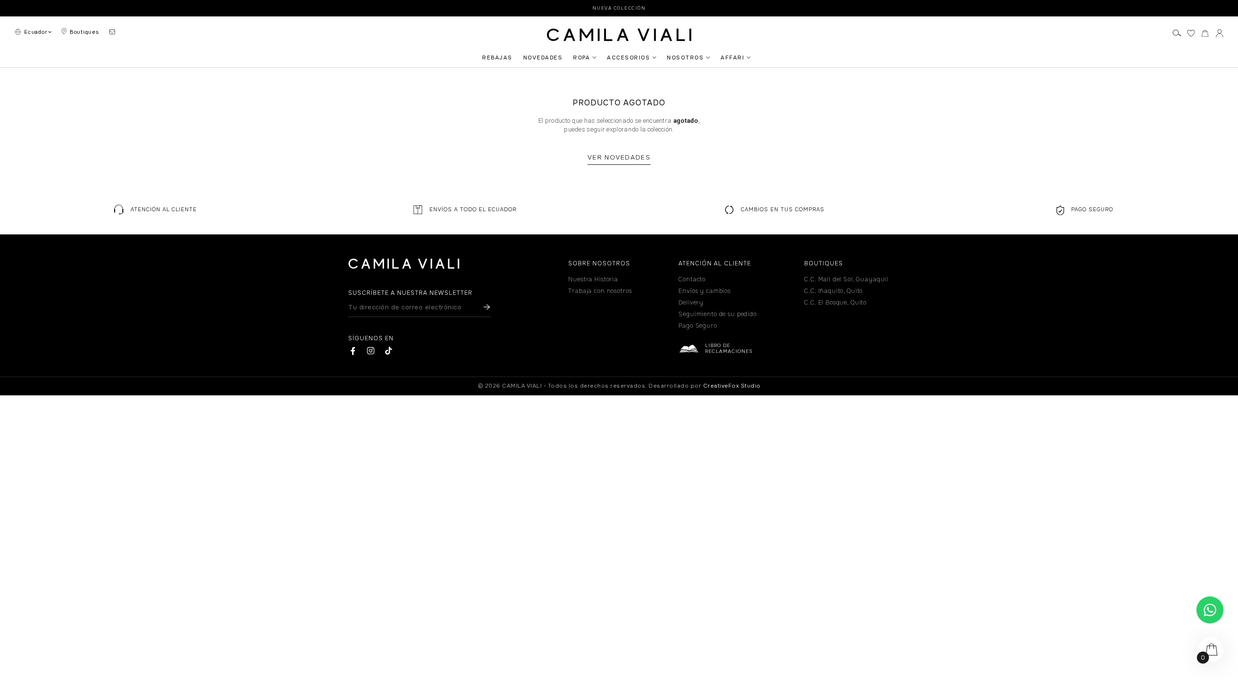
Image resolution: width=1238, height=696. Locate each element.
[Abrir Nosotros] (708, 57)
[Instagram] (371, 351)
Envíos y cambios (704, 291)
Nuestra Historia (593, 279)
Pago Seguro (1092, 209)
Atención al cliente (164, 209)
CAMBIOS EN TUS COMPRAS (783, 209)
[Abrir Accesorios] (654, 57)
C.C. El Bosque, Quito (835, 302)
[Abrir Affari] (749, 57)
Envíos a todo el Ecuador (472, 209)
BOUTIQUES (823, 263)
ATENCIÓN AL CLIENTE (714, 263)
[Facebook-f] (353, 351)
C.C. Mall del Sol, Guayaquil (846, 279)
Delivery (691, 302)
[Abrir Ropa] (594, 57)
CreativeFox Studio (732, 386)
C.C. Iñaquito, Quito (833, 291)
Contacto (692, 279)
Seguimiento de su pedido (717, 314)
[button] (155, 209)
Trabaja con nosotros (600, 291)
